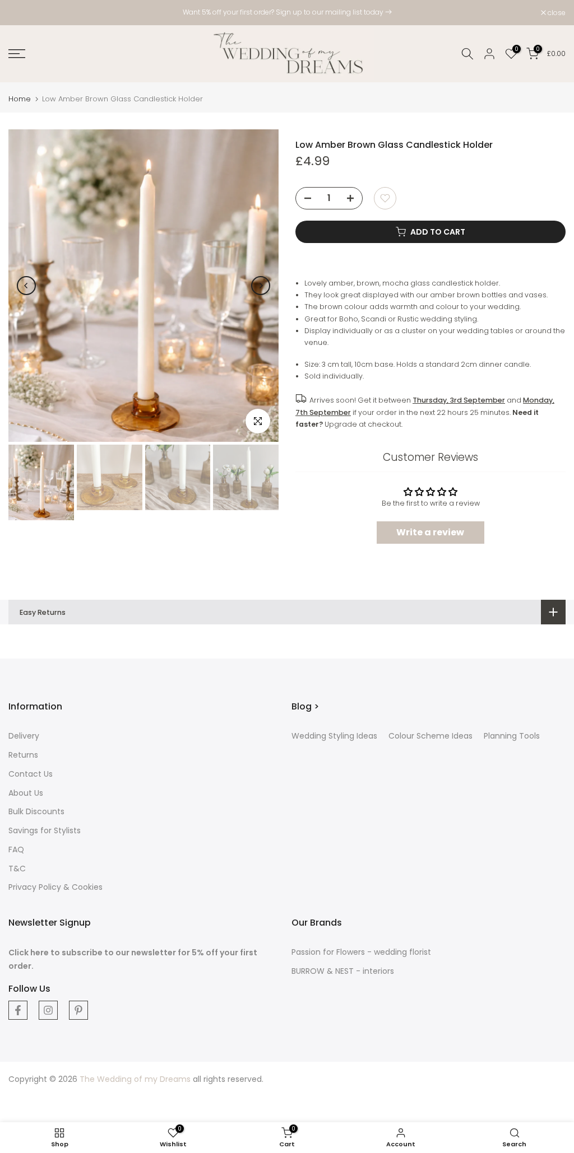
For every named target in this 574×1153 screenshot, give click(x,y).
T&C (17, 868)
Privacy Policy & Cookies (55, 887)
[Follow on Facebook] (17, 1010)
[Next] (260, 285)
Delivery (23, 735)
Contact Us (30, 773)
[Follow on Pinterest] (78, 1010)
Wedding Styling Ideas (334, 735)
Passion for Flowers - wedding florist (361, 952)
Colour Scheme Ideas (430, 735)
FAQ (16, 849)
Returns (23, 754)
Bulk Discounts (36, 811)
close (23, 13)
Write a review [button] (430, 532)
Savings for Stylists (44, 830)
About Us (25, 793)
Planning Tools (512, 735)
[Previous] (26, 285)
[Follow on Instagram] (48, 1010)
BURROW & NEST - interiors (342, 971)
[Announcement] (287, 12)
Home (19, 98)
